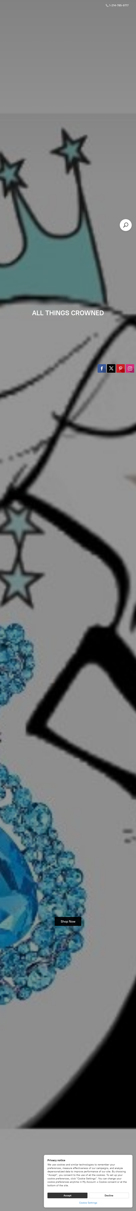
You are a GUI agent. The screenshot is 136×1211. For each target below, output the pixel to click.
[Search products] (126, 225)
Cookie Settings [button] (88, 1202)
